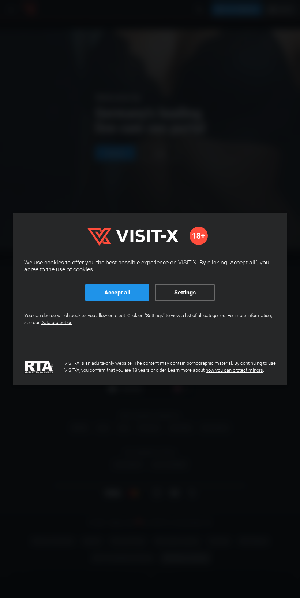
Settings (185, 292)
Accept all (117, 292)
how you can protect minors (234, 370)
